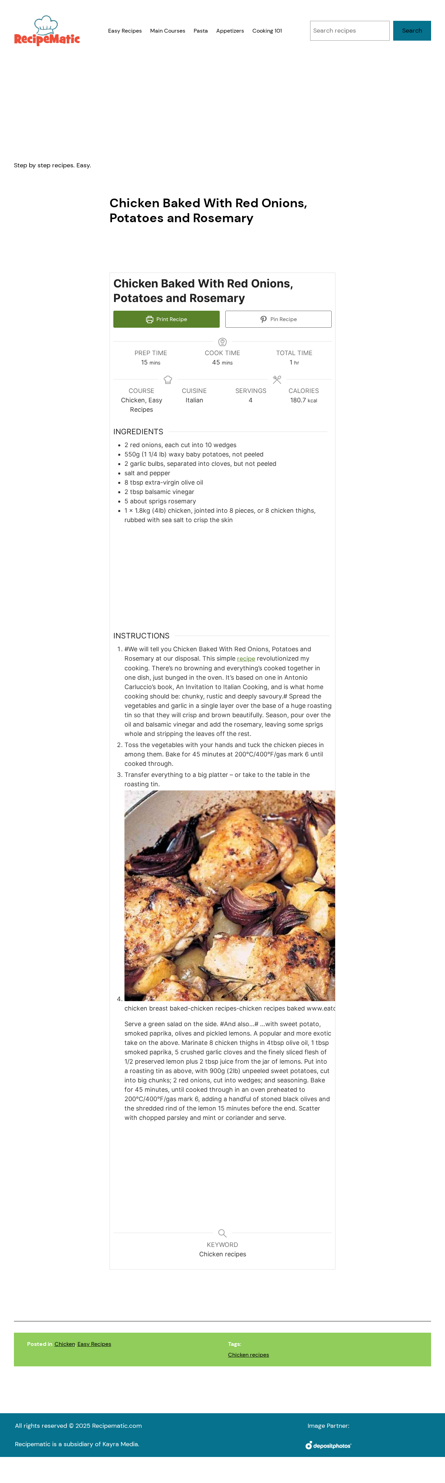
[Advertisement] (222, 103)
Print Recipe (171, 319)
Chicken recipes (248, 1354)
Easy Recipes (94, 1344)
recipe (246, 658)
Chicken (65, 1344)
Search (412, 30)
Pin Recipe (283, 319)
